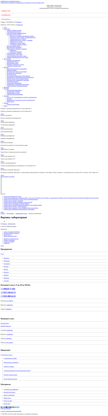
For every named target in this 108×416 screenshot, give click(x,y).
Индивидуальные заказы (13, 46)
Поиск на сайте (8, 401)
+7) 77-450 (8, 289)
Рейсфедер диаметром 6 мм (11, 239)
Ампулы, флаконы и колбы (14, 30)
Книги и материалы (9, 395)
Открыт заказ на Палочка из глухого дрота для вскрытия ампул (21, 199)
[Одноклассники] (3, 407)
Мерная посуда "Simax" (16, 41)
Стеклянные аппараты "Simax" (18, 44)
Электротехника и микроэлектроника (17, 86)
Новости (6, 275)
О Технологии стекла (6, 355)
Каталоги (9, 98)
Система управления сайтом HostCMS (11, 411)
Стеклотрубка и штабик (10, 358)
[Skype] (17, 407)
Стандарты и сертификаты (11, 389)
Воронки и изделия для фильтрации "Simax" (22, 36)
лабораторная (11, 223)
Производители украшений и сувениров (18, 80)
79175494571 (9, 301)
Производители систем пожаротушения (17, 78)
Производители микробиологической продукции (20, 77)
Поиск (5, 106)
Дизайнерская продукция (14, 31)
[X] (6, 407)
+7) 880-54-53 (8, 296)
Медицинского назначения (14, 47)
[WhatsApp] (15, 407)
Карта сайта (7, 403)
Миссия (6, 269)
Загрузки (6, 96)
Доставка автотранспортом (14, 90)
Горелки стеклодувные (13, 104)
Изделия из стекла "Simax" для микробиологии (23, 37)
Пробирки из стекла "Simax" (18, 43)
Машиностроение (12, 70)
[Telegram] (18, 407)
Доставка (6, 88)
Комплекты (13, 50)
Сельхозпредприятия (12, 81)
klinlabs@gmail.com (15, 1)
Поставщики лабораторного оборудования (18, 76)
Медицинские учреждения (14, 73)
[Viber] (13, 407)
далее (2, 212)
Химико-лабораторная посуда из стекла (17, 57)
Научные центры (11, 74)
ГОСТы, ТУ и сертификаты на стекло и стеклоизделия (21, 97)
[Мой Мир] (5, 407)
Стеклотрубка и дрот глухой (14, 54)
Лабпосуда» (9, 366)
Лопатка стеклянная (9, 240)
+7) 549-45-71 (8, 292)
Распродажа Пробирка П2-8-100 (12, 196)
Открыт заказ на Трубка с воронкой (13, 201)
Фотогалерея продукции (10, 379)
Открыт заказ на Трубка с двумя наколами (15, 206)
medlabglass (10, 305)
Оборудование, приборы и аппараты (17, 49)
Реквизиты (7, 261)
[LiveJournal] (10, 407)
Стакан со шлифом (9, 241)
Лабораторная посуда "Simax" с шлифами (21, 40)
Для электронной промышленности (16, 33)
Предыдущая (4, 176)
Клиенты (6, 67)
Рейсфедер (6, 243)
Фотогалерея (7, 59)
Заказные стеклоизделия (13, 60)
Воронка (4, 223)
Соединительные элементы (14, 53)
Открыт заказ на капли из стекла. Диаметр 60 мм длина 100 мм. (21, 208)
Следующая (11, 176)
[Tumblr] (11, 407)
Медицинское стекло (12, 63)
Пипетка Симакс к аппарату (11, 233)
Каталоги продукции (9, 392)
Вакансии (6, 278)
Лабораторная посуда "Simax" (18, 39)
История (6, 266)
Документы (7, 263)
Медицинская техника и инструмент (17, 71)
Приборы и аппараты (16, 51)
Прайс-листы (10, 101)
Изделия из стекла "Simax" (14, 34)
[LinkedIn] (8, 407)
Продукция (7, 29)
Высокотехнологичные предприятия (17, 68)
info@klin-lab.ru (5, 1)
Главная (3, 213)
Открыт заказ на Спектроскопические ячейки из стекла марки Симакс (23, 205)
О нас (5, 27)
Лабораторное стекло (12, 61)
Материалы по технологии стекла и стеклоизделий (21, 100)
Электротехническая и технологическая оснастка (17, 370)
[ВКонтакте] (1, 407)
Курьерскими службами (13, 91)
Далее (2, 114)
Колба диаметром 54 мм (10, 236)
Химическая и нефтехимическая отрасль (18, 84)
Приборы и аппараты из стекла (15, 64)
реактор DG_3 (7, 234)
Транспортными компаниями (15, 94)
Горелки (6, 103)
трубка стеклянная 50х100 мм (12, 232)
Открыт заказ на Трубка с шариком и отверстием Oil (18, 202)
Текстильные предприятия (14, 83)
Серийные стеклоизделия (14, 66)
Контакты (6, 87)
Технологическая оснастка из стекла (17, 56)
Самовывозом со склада (13, 93)
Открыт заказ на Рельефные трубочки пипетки (16, 203)
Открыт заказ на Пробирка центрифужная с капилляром (19, 209)
